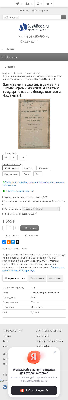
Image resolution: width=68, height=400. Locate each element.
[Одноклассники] (9, 242)
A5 (5, 157)
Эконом (28, 167)
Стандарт (43, 167)
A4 (14, 157)
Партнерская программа (49, 340)
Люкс (26, 173)
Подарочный (11, 173)
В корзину (30, 227)
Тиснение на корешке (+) (20, 213)
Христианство (20, 248)
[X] (17, 242)
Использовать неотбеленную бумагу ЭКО (25, 197)
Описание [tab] (38, 278)
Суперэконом (11, 167)
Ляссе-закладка (12, 208)
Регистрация (42, 10)
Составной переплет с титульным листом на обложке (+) (33, 203)
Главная (6, 335)
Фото (5, 340)
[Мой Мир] (13, 242)
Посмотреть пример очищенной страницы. (33, 269)
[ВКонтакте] (4, 242)
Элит (37, 173)
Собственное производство (19, 191)
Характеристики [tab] (16, 278)
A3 (23, 157)
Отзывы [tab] (56, 278)
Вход (25, 10)
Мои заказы (42, 335)
